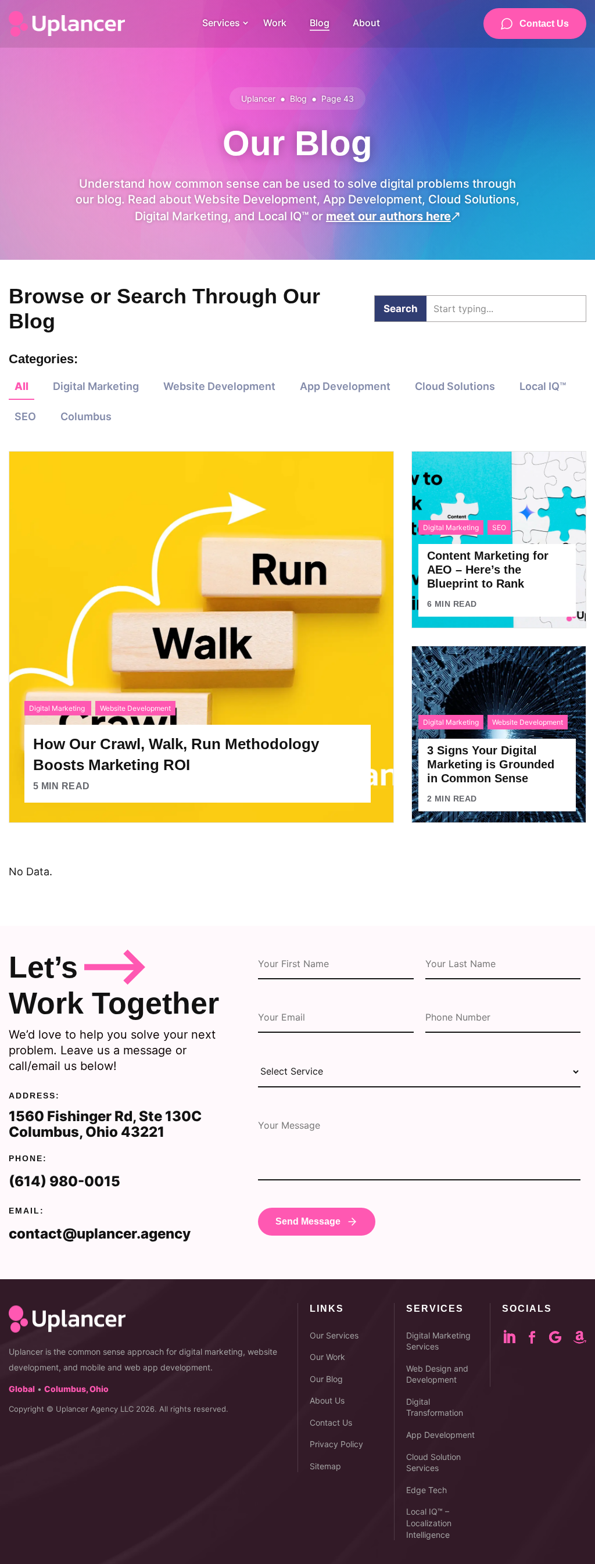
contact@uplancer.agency (100, 1233)
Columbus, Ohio (76, 1389)
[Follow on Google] (562, 1337)
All (21, 386)
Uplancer (258, 98)
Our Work (327, 1357)
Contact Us (544, 23)
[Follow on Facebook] (538, 1337)
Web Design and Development (437, 1374)
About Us (327, 1400)
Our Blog (326, 1379)
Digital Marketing (96, 386)
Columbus (86, 416)
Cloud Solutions (455, 386)
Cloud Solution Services (433, 1462)
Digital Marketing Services (438, 1341)
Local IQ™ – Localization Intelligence (428, 1522)
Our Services (334, 1335)
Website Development (219, 386)
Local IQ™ (542, 386)
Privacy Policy (336, 1444)
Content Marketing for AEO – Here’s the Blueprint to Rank (488, 569)
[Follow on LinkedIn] (516, 1337)
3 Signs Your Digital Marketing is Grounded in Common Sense (490, 764)
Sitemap (325, 1466)
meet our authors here (393, 216)
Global (22, 1389)
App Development (345, 386)
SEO (25, 416)
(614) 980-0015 (64, 1181)
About (366, 22)
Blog (319, 22)
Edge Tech (426, 1490)
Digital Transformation (434, 1407)
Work (274, 22)
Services (221, 22)
